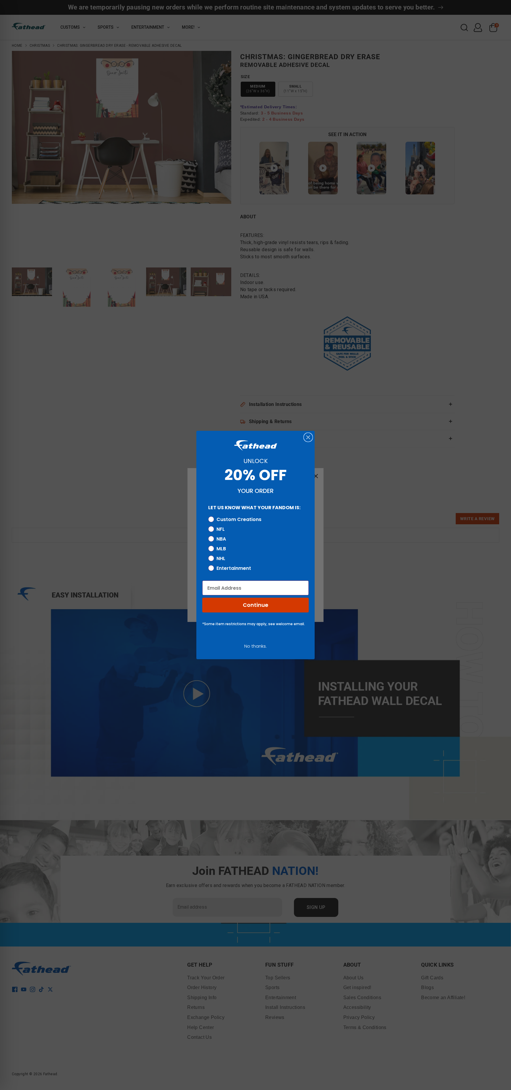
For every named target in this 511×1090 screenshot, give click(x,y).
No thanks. (255, 646)
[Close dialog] (308, 437)
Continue (255, 605)
